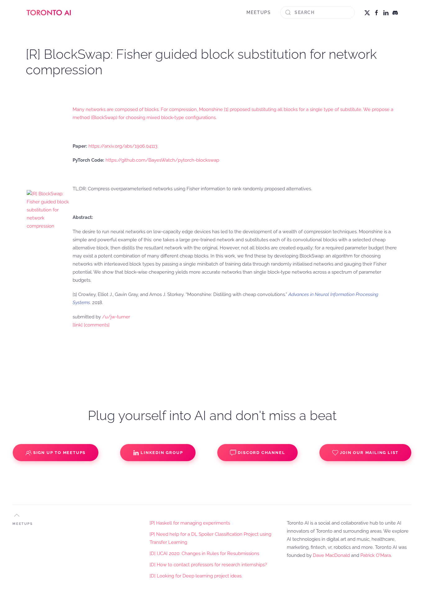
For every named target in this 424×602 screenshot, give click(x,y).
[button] (16, 515)
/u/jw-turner (116, 317)
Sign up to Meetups (59, 452)
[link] (78, 325)
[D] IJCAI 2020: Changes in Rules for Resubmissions (204, 553)
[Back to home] (49, 12)
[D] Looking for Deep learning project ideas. (196, 576)
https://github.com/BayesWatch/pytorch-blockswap (162, 160)
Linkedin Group (162, 452)
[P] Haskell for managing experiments (190, 523)
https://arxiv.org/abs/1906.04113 (122, 146)
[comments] (97, 325)
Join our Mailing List (369, 452)
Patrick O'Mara (375, 555)
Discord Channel (261, 452)
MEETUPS (258, 12)
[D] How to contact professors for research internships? (208, 564)
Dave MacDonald (331, 555)
